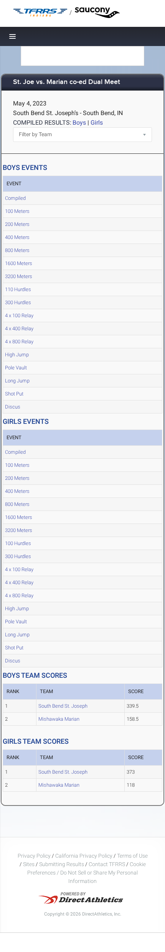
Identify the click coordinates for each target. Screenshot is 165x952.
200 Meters (17, 224)
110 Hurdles (18, 289)
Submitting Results (61, 864)
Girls (97, 122)
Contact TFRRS (107, 864)
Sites (29, 864)
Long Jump (17, 381)
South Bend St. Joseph (62, 706)
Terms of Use (132, 856)
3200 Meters (18, 276)
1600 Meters (18, 263)
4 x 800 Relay (19, 341)
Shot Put (14, 394)
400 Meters (17, 237)
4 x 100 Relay (19, 315)
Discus (12, 407)
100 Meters (17, 211)
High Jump (17, 354)
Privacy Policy (34, 856)
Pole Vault (16, 368)
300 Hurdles (18, 302)
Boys (79, 122)
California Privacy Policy (83, 856)
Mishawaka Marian (58, 719)
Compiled (15, 198)
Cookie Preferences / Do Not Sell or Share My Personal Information (86, 872)
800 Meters (17, 250)
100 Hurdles (18, 543)
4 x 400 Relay (19, 328)
